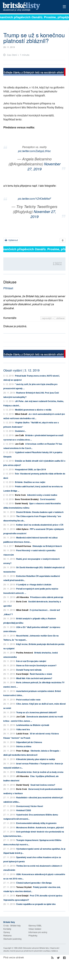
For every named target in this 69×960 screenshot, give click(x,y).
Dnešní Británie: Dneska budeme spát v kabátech (39, 512)
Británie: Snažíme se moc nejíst (30, 482)
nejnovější (47, 318)
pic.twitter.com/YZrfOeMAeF (34, 198)
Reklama (7, 935)
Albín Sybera (22, 529)
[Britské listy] (34, 72)
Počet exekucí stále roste (28, 699)
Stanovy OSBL (35, 925)
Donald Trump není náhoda (29, 669)
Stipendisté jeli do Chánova (29, 742)
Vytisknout (13, 240)
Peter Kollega (22, 750)
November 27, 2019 (43, 166)
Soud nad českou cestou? (42, 784)
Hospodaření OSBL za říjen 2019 (30, 469)
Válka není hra (23, 729)
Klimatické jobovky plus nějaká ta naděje (35, 759)
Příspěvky (32, 935)
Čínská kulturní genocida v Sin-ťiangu (34, 882)
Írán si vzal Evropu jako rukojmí (31, 661)
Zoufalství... (20, 430)
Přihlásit (8, 288)
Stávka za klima (23, 746)
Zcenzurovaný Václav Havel (29, 806)
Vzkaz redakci (34, 928)
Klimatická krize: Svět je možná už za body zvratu (39, 771)
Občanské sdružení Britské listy (36, 948)
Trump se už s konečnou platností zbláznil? (36, 712)
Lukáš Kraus (22, 733)
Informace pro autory (37, 932)
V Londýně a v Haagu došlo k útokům (33, 584)
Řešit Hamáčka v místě (41, 673)
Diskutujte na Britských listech (47, 546)
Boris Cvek (20, 494)
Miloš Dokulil (21, 413)
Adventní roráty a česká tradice (42, 494)
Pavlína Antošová (24, 652)
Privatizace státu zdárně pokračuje (46, 597)
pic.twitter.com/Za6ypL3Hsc (34, 151)
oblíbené (60, 318)
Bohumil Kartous (23, 546)
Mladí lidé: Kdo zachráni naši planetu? (34, 678)
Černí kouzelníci (47, 499)
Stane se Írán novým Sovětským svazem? (36, 665)
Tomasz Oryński (24, 887)
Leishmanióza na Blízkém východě (32, 725)
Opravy (6, 932)
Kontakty (7, 928)
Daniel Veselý (21, 503)
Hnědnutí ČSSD (23, 810)
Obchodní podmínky (12, 938)
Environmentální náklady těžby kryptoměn (36, 823)
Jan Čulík (19, 435)
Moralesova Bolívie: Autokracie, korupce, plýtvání (40, 827)
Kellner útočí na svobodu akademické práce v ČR (39, 524)
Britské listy (28, 6)
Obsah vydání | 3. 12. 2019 (21, 370)
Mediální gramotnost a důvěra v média (33, 409)
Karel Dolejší (22, 673)
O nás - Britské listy (12, 925)
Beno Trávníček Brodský (27, 499)
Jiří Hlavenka (22, 597)
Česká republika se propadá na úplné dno (36, 904)
